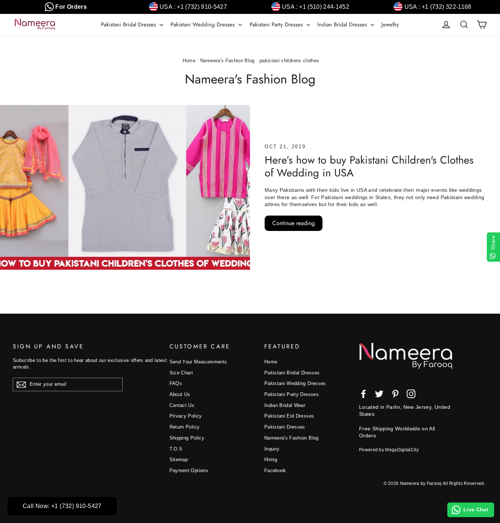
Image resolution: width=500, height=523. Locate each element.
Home (189, 60)
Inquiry (271, 449)
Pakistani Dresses (284, 427)
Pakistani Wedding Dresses (203, 24)
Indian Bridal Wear (284, 405)
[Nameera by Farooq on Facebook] (363, 393)
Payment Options (188, 470)
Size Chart (181, 373)
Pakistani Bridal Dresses (129, 24)
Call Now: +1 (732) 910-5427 (62, 506)
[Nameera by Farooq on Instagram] (411, 393)
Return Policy (184, 427)
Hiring (270, 459)
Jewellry (390, 24)
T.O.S (176, 449)
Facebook (275, 470)
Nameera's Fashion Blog (227, 60)
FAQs (175, 383)
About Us (179, 394)
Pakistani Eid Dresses (289, 416)
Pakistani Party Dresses (277, 24)
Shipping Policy (186, 438)
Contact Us (182, 405)
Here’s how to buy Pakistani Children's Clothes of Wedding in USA (369, 166)
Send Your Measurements (198, 362)
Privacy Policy (185, 416)
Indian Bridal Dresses (343, 24)
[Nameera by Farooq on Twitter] (379, 393)
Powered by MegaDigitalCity (389, 449)
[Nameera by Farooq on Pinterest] (395, 393)
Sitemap (178, 459)
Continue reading (293, 223)
